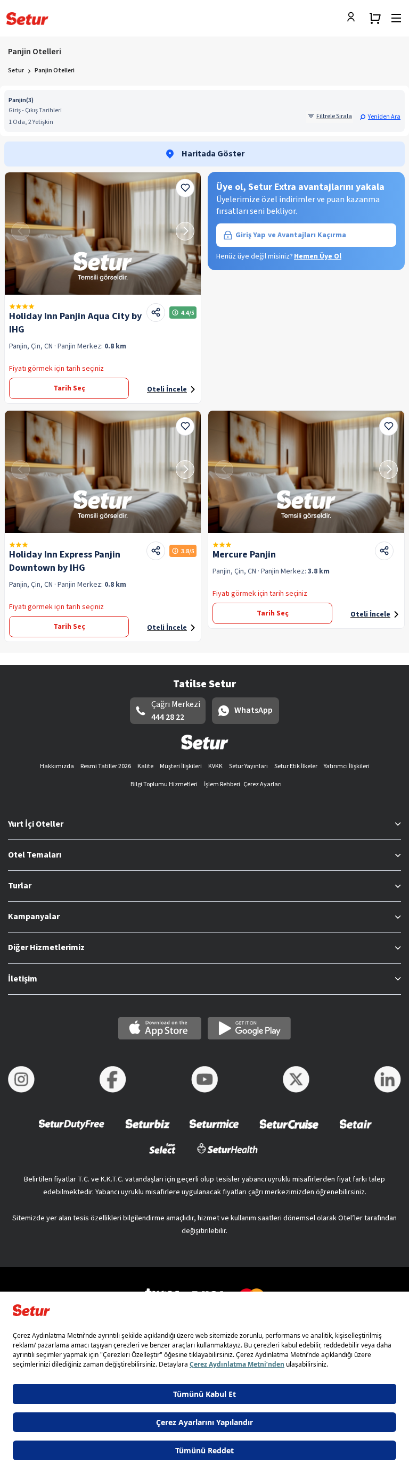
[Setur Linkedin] (387, 1079)
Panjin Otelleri (55, 70)
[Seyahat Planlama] (375, 18)
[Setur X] (296, 1079)
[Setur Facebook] (113, 1079)
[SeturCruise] (289, 1131)
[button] (379, 116)
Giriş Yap (290, 235)
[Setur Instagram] (21, 1079)
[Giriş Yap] (353, 18)
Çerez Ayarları (262, 784)
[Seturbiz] (147, 1131)
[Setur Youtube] (204, 1079)
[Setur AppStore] (159, 1028)
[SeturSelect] (162, 1155)
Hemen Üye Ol (317, 256)
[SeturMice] (213, 1131)
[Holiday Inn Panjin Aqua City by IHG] (103, 233)
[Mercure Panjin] (306, 472)
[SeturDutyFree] (72, 1131)
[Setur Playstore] (249, 1028)
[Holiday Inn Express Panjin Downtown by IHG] (103, 472)
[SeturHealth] (227, 1155)
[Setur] (27, 18)
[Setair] (355, 1131)
